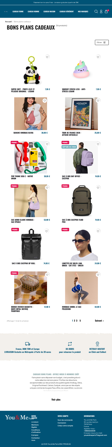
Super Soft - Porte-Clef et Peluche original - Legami (23, 90)
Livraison (34, 422)
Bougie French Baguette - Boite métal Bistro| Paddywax (22, 309)
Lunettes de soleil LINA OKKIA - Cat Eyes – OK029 (72, 264)
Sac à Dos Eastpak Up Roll (23, 263)
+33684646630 (89, 431)
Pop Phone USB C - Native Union (22, 177)
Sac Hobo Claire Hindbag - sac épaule (23, 220)
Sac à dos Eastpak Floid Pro (72, 220)
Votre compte (63, 416)
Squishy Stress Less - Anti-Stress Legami (74, 90)
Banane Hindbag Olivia (23, 132)
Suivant (100, 320)
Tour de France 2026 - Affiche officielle (71, 133)
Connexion (62, 423)
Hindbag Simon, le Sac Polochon (71, 307)
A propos (34, 435)
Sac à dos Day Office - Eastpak (71, 177)
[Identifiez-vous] (101, 11)
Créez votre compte (65, 426)
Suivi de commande (65, 420)
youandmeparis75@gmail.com (95, 435)
